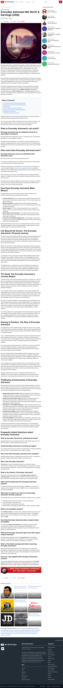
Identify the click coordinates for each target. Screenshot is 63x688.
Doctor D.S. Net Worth (7, 610)
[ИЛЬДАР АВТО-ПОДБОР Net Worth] (44, 34)
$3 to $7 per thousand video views (23, 168)
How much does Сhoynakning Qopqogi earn (28, 628)
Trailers (49, 677)
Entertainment (51, 653)
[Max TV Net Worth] (44, 11)
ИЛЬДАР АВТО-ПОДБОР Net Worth (54, 35)
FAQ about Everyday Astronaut (11, 113)
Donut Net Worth (52, 58)
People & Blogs (51, 668)
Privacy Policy (25, 675)
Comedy (50, 649)
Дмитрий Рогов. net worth (12, 633)
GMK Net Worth (51, 17)
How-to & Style (51, 658)
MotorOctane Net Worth (53, 64)
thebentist (8, 635)
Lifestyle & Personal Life (10, 111)
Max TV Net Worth (52, 12)
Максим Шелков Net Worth (21, 609)
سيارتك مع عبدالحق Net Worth (21, 596)
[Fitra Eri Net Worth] (44, 22)
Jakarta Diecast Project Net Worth (7, 623)
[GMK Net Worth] (44, 17)
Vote (23, 670)
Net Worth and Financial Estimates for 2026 (14, 103)
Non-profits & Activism (52, 666)
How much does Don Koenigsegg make (24, 631)
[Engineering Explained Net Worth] (44, 46)
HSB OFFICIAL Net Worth (35, 623)
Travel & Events (51, 679)
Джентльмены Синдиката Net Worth (54, 29)
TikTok (33, 2)
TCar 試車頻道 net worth (7, 630)
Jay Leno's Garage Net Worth (53, 41)
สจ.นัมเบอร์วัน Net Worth (34, 596)
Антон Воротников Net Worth (21, 623)
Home (2, 7)
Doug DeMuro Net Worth (54, 53)
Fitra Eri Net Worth (52, 23)
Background (7, 106)
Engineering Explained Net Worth (54, 47)
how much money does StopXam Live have (24, 630)
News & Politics (51, 664)
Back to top (59, 640)
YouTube (22, 2)
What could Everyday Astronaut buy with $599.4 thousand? (25, 570)
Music (49, 662)
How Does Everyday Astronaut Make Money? (15, 104)
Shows (49, 673)
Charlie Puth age (24, 633)
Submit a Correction (26, 679)
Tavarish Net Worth (7, 596)
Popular (17, 2)
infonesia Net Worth (34, 610)
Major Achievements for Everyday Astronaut (14, 109)
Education (50, 651)
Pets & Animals (51, 670)
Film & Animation (51, 654)
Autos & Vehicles (7, 7)
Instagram (27, 2)
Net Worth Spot (9, 2)
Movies (49, 660)
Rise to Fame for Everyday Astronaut (13, 108)
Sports (49, 675)
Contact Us (24, 677)
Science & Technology (53, 671)
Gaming (49, 656)
